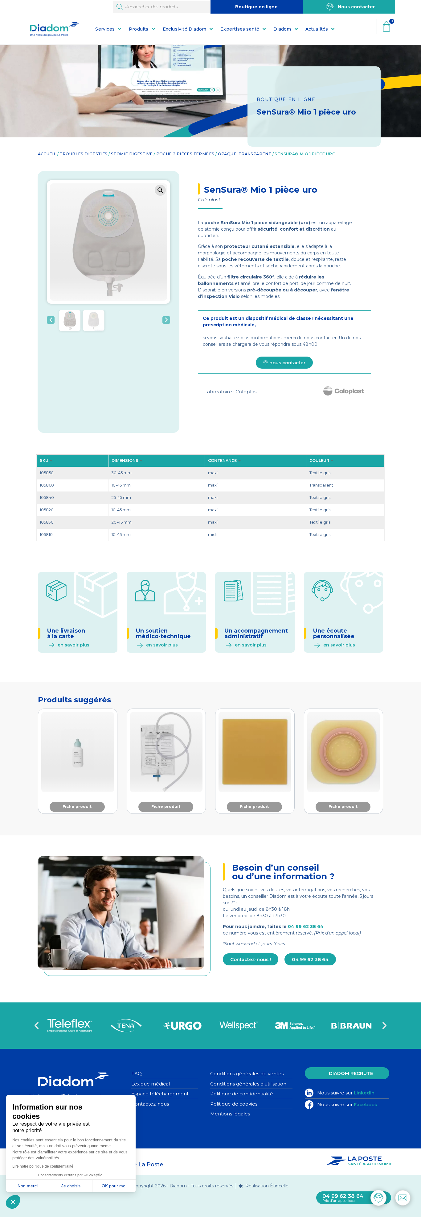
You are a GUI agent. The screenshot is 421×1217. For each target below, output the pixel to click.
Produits (139, 29)
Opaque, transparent (245, 154)
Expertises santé (239, 29)
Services (105, 29)
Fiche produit (77, 806)
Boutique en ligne (256, 7)
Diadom (282, 29)
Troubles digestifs (84, 154)
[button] (160, 190)
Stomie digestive (132, 154)
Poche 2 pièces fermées (185, 154)
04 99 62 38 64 (306, 926)
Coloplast (246, 392)
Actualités (316, 29)
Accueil (47, 154)
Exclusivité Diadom (184, 29)
